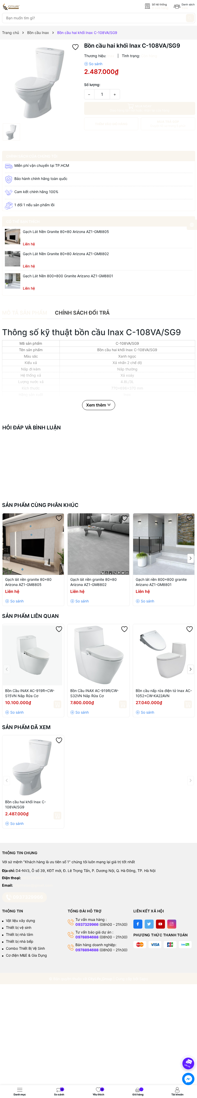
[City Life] (25, 7)
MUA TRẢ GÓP (167, 124)
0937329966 (33, 878)
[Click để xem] (41, 81)
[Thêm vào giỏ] (57, 704)
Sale (185, 8)
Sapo (143, 978)
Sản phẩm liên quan (30, 616)
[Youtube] (160, 924)
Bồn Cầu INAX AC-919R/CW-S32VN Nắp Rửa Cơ (94, 693)
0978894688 (86, 937)
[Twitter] (149, 924)
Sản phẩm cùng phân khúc (40, 505)
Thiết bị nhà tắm (19, 934)
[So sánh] (93, 64)
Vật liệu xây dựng (20, 920)
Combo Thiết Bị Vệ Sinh (25, 948)
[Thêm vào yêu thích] (75, 47)
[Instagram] (171, 924)
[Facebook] (137, 924)
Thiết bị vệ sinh (18, 927)
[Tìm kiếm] (190, 18)
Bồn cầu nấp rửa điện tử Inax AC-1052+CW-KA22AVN (164, 693)
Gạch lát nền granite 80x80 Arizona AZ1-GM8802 (66, 254)
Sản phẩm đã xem (26, 727)
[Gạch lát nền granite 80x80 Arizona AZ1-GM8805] (12, 236)
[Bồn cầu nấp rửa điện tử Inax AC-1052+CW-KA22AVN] (164, 655)
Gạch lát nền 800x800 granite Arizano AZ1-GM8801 (68, 276)
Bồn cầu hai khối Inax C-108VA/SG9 (25, 804)
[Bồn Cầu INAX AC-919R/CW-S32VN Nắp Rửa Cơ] (98, 655)
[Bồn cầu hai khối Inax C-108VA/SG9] (33, 766)
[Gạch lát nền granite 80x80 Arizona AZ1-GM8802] (12, 258)
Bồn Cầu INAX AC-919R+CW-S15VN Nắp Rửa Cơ (29, 693)
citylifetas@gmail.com (33, 885)
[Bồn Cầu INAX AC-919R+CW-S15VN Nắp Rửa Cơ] (33, 655)
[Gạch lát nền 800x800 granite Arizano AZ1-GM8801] (12, 281)
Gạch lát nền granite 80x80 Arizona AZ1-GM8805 (66, 231)
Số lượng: (92, 84)
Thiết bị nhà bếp (19, 941)
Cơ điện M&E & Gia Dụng (26, 955)
